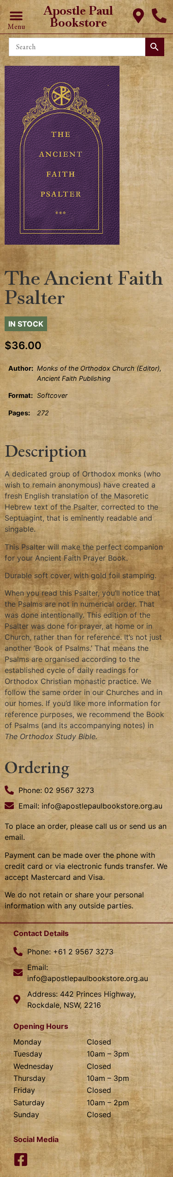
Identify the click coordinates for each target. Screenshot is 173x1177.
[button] (16, 16)
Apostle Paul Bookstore (78, 16)
